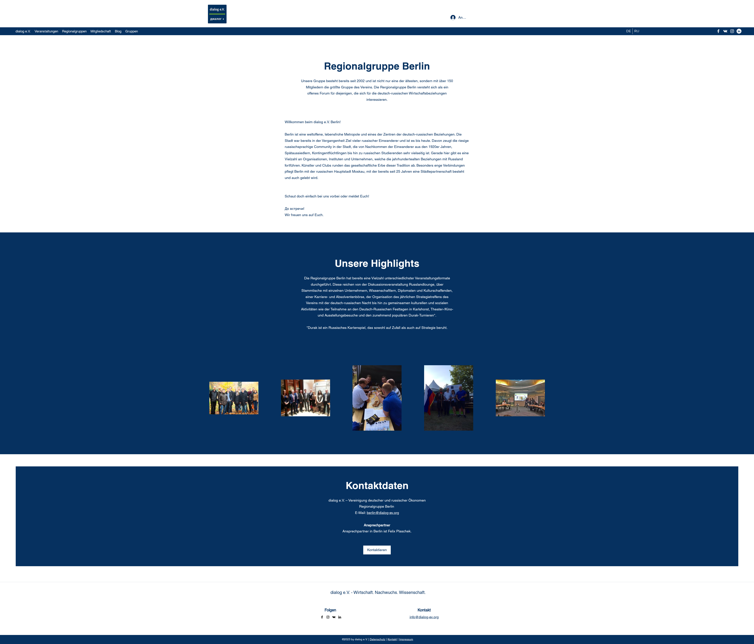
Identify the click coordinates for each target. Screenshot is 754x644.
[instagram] (732, 31)
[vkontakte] (725, 31)
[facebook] (718, 31)
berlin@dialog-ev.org (383, 513)
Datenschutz (377, 639)
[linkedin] (340, 617)
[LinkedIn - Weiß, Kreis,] (739, 31)
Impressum (406, 639)
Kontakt (392, 639)
